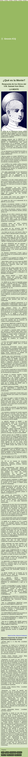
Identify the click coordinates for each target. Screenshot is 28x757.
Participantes (13, 752)
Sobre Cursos (18, 754)
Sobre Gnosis (10, 754)
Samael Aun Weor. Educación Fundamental (17, 635)
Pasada (7, 752)
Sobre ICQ (3, 754)
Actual (2, 752)
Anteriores (19, 752)
